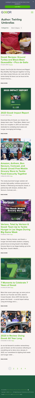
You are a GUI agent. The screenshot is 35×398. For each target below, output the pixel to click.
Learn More (17, 7)
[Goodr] (6, 12)
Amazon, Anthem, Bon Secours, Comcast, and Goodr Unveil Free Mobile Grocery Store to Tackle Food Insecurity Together (14, 168)
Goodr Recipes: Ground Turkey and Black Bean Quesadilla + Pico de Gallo (14, 59)
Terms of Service (10, 389)
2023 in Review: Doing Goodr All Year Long (12, 337)
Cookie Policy (24, 389)
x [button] (33, 1)
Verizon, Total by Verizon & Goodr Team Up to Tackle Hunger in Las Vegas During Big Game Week (15, 228)
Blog (12, 176)
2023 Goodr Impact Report (15, 112)
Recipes (11, 64)
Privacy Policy (17, 389)
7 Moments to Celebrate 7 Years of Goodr (14, 284)
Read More (4, 83)
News (10, 115)
